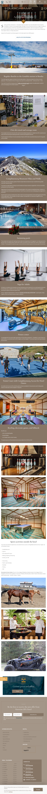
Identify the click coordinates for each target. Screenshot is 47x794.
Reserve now (39, 3)
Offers (29, 691)
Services (4, 743)
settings (10, 791)
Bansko (32, 750)
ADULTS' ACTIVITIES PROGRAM (23, 37)
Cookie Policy (26, 732)
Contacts (5, 750)
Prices (17, 691)
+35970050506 (29, 765)
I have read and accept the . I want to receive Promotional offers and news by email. (22, 718)
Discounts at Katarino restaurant (30, 736)
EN (25, 2)
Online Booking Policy (28, 739)
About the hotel (6, 732)
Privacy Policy (19, 718)
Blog (4, 747)
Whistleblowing (27, 741)
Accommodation (6, 734)
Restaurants (5, 736)
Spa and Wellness (6, 739)
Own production (6, 741)
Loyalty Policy (26, 734)
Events (4, 745)
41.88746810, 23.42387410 (30, 779)
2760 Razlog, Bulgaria (29, 777)
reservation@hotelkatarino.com (29, 775)
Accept (38, 789)
